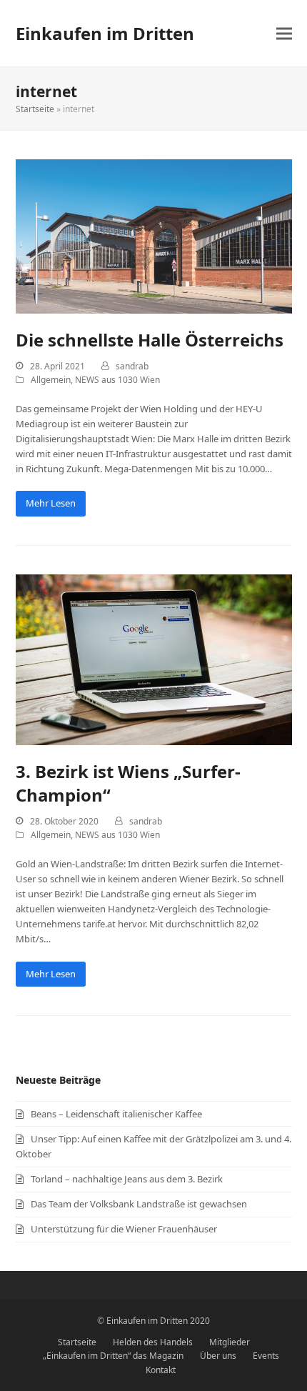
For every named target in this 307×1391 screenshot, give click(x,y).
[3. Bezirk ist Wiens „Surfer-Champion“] (154, 658)
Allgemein (51, 380)
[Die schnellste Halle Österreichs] (154, 235)
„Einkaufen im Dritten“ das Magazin (113, 1356)
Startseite (35, 109)
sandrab (132, 366)
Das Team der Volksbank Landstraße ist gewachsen (139, 1203)
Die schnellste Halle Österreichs (149, 340)
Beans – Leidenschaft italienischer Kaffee (116, 1113)
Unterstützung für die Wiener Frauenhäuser (124, 1228)
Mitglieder (229, 1342)
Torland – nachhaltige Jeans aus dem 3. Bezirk (127, 1178)
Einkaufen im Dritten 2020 (158, 1321)
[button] (284, 33)
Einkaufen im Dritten (105, 33)
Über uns (218, 1356)
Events (266, 1356)
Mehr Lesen (51, 503)
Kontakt (161, 1370)
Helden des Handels (153, 1342)
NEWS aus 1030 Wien (117, 380)
